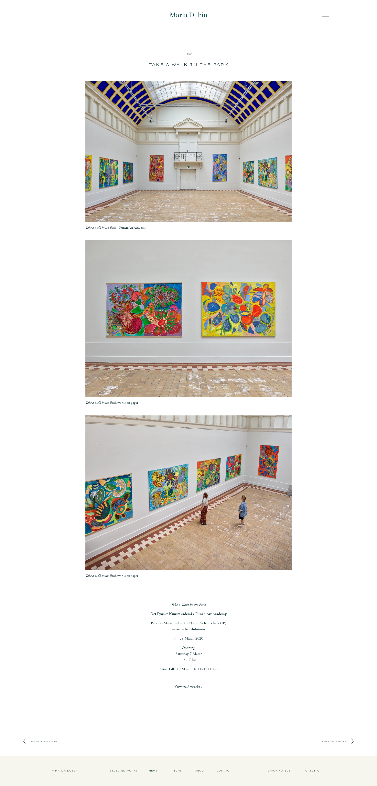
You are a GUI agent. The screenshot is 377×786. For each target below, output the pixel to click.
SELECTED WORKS (124, 770)
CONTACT (224, 770)
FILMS (177, 770)
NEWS (153, 770)
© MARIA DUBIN (65, 770)
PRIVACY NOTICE (277, 770)
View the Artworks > (188, 687)
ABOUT (200, 770)
